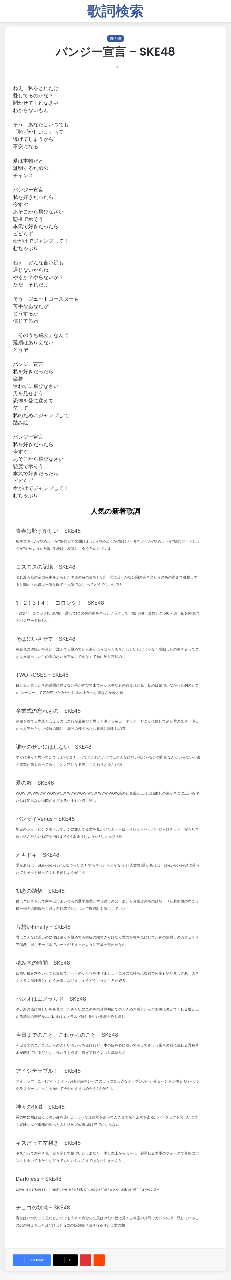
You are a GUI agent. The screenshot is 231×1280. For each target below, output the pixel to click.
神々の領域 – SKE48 (40, 1107)
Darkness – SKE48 (39, 1179)
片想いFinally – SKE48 (43, 927)
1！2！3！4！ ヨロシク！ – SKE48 (60, 603)
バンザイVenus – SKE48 (45, 819)
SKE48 (115, 38)
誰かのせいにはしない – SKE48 (54, 747)
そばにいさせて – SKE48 (45, 639)
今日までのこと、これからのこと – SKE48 (67, 1035)
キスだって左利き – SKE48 (48, 1143)
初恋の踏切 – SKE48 (40, 891)
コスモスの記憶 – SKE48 (45, 567)
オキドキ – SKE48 (37, 855)
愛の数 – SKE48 (35, 783)
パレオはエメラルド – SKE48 (51, 999)
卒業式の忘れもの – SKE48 (48, 711)
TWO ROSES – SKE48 (42, 675)
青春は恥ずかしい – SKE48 (48, 531)
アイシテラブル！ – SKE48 (48, 1071)
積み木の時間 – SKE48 (43, 963)
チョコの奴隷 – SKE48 (43, 1207)
